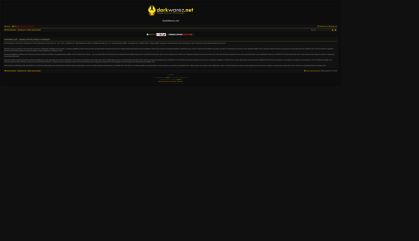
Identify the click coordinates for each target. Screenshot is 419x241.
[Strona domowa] (170, 10)
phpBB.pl (179, 79)
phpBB (167, 77)
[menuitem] (14, 26)
